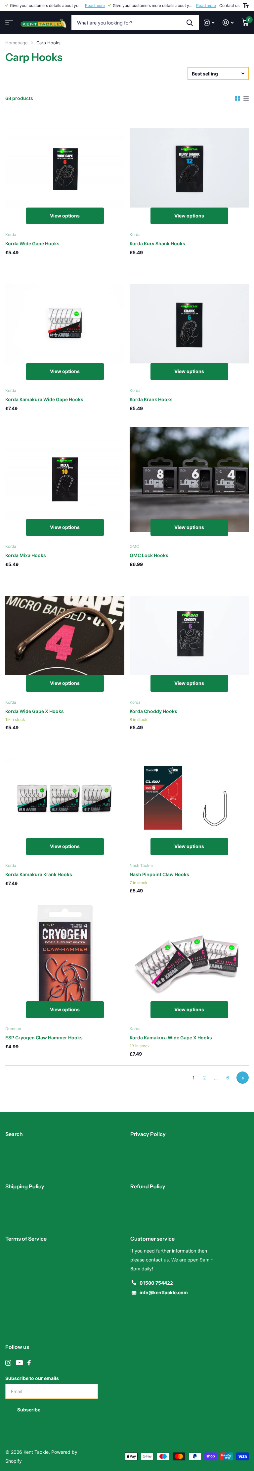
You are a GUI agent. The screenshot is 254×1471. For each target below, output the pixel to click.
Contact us (229, 5)
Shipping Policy (24, 1186)
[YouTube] (19, 1363)
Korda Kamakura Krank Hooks (38, 874)
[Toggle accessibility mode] (246, 5)
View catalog (8, 20)
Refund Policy (147, 1186)
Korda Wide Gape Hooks (32, 243)
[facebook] (29, 1363)
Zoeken (190, 22)
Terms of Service (26, 1238)
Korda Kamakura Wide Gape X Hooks (171, 1037)
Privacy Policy (148, 1134)
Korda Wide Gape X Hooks (34, 711)
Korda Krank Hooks (151, 399)
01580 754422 (156, 1283)
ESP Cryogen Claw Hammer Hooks (44, 1037)
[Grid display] (237, 98)
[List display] (246, 98)
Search (14, 1134)
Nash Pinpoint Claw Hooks (159, 874)
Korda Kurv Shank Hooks (157, 243)
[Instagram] (8, 1363)
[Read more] (209, 22)
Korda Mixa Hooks (25, 555)
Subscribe (29, 1409)
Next (242, 1077)
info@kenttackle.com (164, 1292)
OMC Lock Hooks (149, 555)
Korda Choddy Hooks (153, 711)
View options (65, 215)
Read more (95, 5)
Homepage (16, 42)
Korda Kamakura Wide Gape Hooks (44, 399)
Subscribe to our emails (32, 1378)
